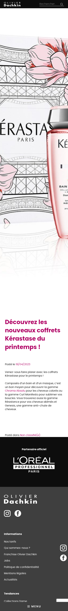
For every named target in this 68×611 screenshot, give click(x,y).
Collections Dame (15, 601)
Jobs (7, 560)
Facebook (18, 513)
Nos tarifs (10, 541)
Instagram (63, 548)
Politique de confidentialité (21, 567)
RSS (63, 567)
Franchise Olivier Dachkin (20, 554)
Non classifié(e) (30, 435)
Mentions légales (15, 573)
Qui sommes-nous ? (17, 548)
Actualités (10, 579)
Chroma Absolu (15, 390)
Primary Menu (34, 606)
